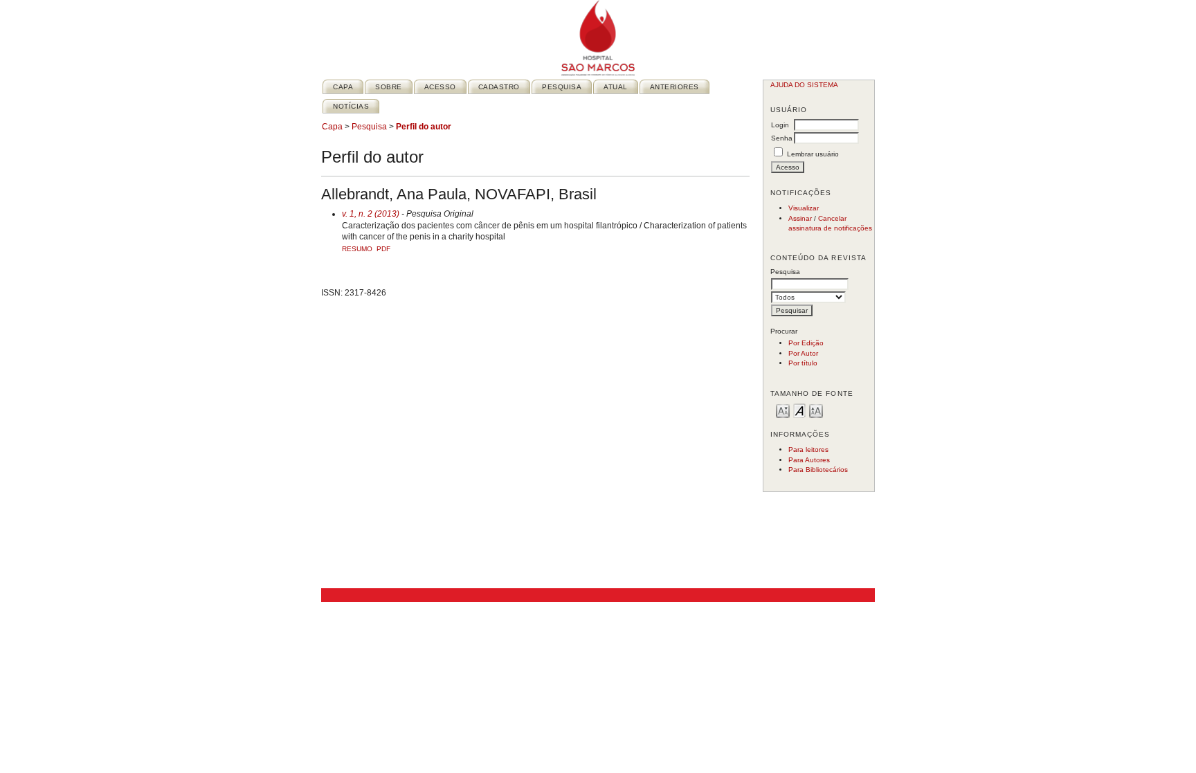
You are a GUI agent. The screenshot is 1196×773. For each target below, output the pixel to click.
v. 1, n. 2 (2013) (370, 214)
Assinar (800, 218)
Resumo (357, 249)
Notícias (351, 106)
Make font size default (799, 410)
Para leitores (808, 449)
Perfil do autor (423, 126)
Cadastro (499, 87)
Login (780, 125)
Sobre (388, 87)
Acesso (440, 87)
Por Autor (803, 353)
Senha (781, 138)
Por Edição (806, 343)
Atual (616, 87)
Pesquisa (561, 87)
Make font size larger (816, 410)
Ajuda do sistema (804, 85)
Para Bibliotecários (818, 469)
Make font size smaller (783, 410)
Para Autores (809, 460)
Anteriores (674, 87)
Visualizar (803, 208)
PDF (383, 249)
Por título (802, 363)
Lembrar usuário (813, 154)
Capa (343, 87)
